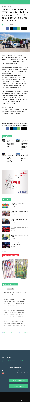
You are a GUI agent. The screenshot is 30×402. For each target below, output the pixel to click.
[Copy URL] (25, 28)
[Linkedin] (15, 28)
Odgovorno (6, 24)
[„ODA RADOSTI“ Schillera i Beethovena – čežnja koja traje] (6, 245)
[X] (11, 28)
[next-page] (5, 166)
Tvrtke (4, 288)
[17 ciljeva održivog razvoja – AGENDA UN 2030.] (6, 205)
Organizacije (10, 288)
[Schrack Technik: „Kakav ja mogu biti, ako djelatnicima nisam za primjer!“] (6, 221)
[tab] (4, 289)
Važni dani (17, 141)
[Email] (22, 28)
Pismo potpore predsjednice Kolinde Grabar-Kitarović (16, 373)
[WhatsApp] (18, 28)
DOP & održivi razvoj (3, 140)
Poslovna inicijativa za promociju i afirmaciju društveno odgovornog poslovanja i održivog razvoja (13, 361)
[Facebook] (7, 28)
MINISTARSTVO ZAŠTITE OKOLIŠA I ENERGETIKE (15, 371)
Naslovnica (4, 6)
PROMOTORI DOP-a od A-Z (9, 284)
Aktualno (9, 6)
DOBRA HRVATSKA (7, 358)
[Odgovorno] (3, 24)
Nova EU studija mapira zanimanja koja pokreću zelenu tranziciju (10, 143)
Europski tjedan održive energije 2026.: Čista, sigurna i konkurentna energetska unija (24, 144)
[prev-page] (2, 166)
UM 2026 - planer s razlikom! (10, 255)
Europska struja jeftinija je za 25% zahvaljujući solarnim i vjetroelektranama (25, 157)
